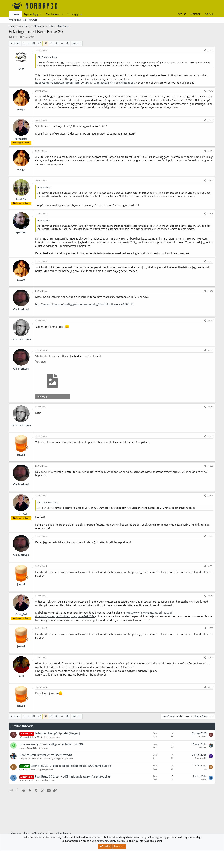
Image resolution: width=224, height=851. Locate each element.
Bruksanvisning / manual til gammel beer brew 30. (51, 744)
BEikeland (24, 737)
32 (39, 43)
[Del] (205, 50)
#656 (210, 566)
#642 (210, 91)
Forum (15, 14)
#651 (210, 407)
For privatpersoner (51, 737)
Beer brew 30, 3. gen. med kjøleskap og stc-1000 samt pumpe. (71, 765)
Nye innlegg (31, 14)
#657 (210, 596)
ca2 (21, 769)
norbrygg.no (75, 14)
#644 (210, 151)
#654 (210, 496)
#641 (210, 50)
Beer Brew (43, 748)
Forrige (16, 43)
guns (21, 748)
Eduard (14, 37)
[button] (40, 14)
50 (67, 43)
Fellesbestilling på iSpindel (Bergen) (57, 733)
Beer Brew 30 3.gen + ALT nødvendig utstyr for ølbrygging (72, 776)
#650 (210, 350)
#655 (210, 536)
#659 (210, 658)
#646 (210, 214)
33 (45, 43)
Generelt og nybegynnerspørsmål (58, 759)
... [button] (28, 43)
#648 (210, 291)
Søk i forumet (30, 20)
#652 (210, 436)
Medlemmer (53, 14)
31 (33, 43)
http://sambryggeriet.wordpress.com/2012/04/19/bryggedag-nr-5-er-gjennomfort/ (85, 82)
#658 (210, 628)
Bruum (22, 780)
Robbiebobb (201, 758)
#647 (210, 261)
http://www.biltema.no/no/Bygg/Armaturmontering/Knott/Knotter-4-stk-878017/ (84, 304)
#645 (210, 181)
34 (51, 43)
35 (56, 43)
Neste (75, 43)
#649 (210, 321)
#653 (210, 466)
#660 (210, 687)
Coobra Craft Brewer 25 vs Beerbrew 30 (45, 755)
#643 (210, 120)
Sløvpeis (203, 747)
